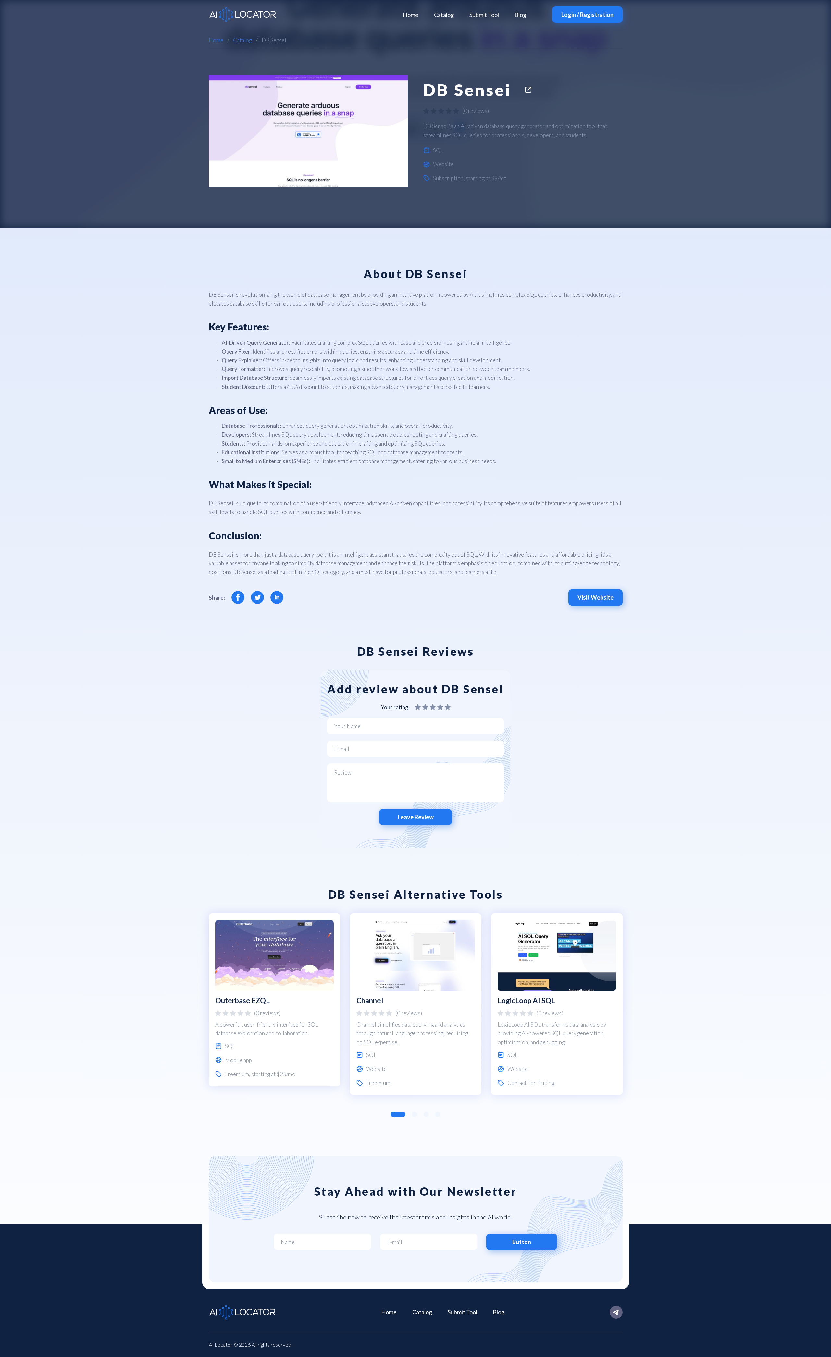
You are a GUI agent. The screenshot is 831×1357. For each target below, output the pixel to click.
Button (521, 1241)
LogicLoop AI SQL (526, 1000)
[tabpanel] (274, 1000)
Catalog (444, 14)
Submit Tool (484, 14)
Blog (520, 14)
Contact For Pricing (530, 1082)
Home (410, 14)
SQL (438, 150)
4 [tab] (437, 1114)
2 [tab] (414, 1114)
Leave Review (416, 817)
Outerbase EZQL (242, 1000)
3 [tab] (426, 1114)
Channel (369, 1000)
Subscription (448, 178)
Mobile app (238, 1060)
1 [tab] (398, 1114)
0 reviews (475, 110)
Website (443, 164)
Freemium (237, 1074)
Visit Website (595, 597)
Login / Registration (587, 14)
